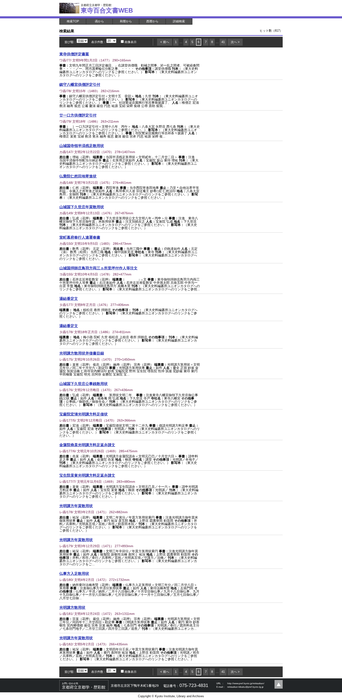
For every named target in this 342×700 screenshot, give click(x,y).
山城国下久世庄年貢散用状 (81, 207)
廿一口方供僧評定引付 (78, 115)
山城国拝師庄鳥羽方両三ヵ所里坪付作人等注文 (98, 268)
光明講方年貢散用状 (76, 506)
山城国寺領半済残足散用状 (81, 146)
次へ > (235, 42)
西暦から (152, 21)
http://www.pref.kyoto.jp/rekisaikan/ (245, 683)
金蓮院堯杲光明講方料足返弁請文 (87, 445)
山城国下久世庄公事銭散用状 (83, 384)
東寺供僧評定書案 (74, 54)
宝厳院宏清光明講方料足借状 (83, 414)
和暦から (126, 21)
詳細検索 (179, 21)
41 (223, 42)
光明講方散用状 (72, 607)
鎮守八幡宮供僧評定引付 (79, 84)
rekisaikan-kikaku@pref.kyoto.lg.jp (245, 687)
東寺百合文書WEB (107, 8)
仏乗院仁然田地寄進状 (78, 176)
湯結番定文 (68, 298)
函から (99, 21)
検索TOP (73, 21)
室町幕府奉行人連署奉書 (79, 237)
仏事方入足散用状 (74, 573)
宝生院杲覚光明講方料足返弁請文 (87, 475)
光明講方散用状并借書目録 (81, 353)
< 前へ (164, 42)
